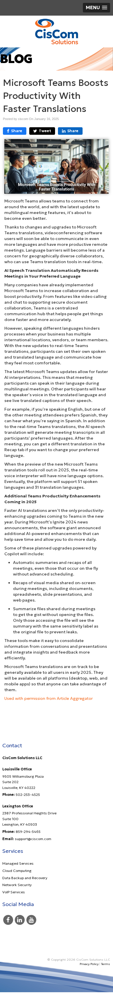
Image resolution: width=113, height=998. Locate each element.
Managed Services (18, 863)
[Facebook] (8, 919)
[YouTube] (31, 919)
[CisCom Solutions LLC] (56, 32)
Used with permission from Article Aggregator (48, 698)
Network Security (17, 885)
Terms (105, 964)
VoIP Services (13, 892)
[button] (96, 7)
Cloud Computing (17, 870)
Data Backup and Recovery (24, 878)
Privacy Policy (89, 964)
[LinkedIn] (19, 919)
